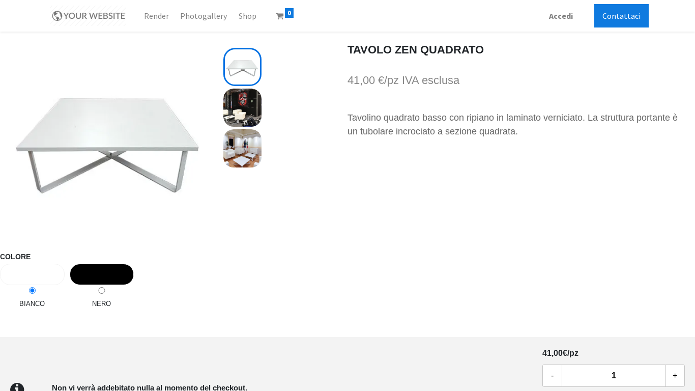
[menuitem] (156, 16)
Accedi (561, 16)
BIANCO (32, 304)
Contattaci (621, 16)
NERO (101, 304)
